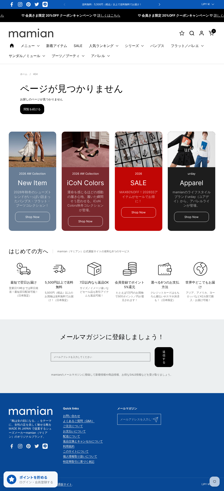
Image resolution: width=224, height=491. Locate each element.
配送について (71, 436)
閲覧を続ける (32, 109)
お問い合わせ (71, 416)
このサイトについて (76, 451)
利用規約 (68, 446)
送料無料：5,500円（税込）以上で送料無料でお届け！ (112, 4)
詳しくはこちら (101, 15)
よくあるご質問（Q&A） (78, 421)
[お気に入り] (182, 33)
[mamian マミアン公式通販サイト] (31, 33)
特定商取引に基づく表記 (78, 461)
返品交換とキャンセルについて (83, 441)
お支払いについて (74, 431)
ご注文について (73, 426)
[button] (191, 33)
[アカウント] (201, 33)
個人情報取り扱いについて (80, 456)
